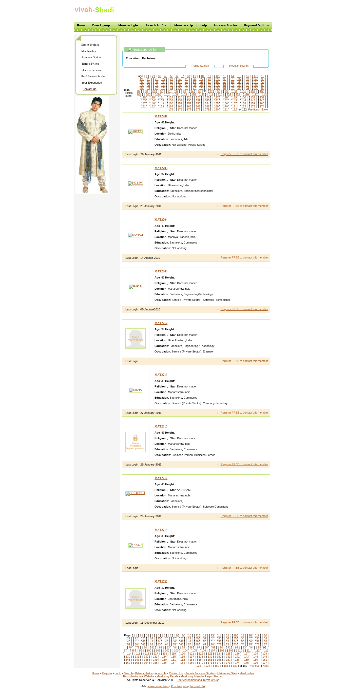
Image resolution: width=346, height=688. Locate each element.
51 (255, 82)
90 (161, 91)
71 (148, 88)
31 (232, 79)
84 (247, 88)
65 (232, 85)
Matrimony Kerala (167, 676)
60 (194, 85)
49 (239, 82)
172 (243, 106)
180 (216, 109)
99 (226, 91)
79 (209, 88)
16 (247, 76)
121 (161, 97)
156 (225, 103)
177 (189, 109)
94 (192, 91)
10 (202, 76)
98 (218, 91)
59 (186, 85)
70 (141, 88)
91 (169, 91)
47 (224, 82)
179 (207, 109)
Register (107, 673)
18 (262, 76)
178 (198, 109)
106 (157, 94)
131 (253, 97)
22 (163, 79)
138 (189, 100)
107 (166, 94)
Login (118, 673)
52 (262, 82)
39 (163, 82)
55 (156, 85)
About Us (160, 673)
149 (161, 103)
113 (220, 94)
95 (199, 91)
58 (179, 85)
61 (201, 85)
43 (194, 82)
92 (176, 91)
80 (217, 88)
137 (180, 100)
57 (171, 85)
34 (255, 79)
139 (198, 100)
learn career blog (158, 686)
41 (179, 82)
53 (141, 85)
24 (179, 79)
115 (238, 94)
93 (184, 91)
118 (264, 94)
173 (253, 106)
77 (194, 88)
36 (141, 82)
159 (253, 103)
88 (146, 91)
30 (224, 79)
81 (224, 88)
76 (186, 88)
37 (148, 82)
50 (247, 82)
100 (234, 91)
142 (225, 100)
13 (224, 76)
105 (148, 94)
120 (152, 97)
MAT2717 (161, 478)
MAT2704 (161, 219)
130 (243, 97)
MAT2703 (161, 168)
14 (232, 76)
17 (255, 76)
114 (229, 94)
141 (216, 100)
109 (184, 94)
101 (243, 91)
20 (148, 79)
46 (217, 82)
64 (224, 85)
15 (239, 76)
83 (239, 88)
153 (198, 103)
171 (234, 106)
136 (170, 100)
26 (194, 79)
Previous (253, 109)
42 (186, 82)
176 (180, 109)
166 (189, 106)
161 (143, 106)
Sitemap (218, 676)
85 (255, 88)
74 (171, 88)
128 (225, 97)
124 (189, 97)
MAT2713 (161, 375)
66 (239, 85)
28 (209, 79)
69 (262, 85)
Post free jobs (179, 686)
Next (265, 109)
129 (234, 97)
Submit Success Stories (200, 673)
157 (234, 103)
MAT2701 (161, 116)
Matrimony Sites (227, 673)
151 (180, 103)
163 (161, 106)
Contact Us (176, 673)
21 (156, 79)
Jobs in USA (197, 686)
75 (179, 88)
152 (189, 103)
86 (262, 88)
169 (216, 106)
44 (201, 82)
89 (154, 91)
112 (211, 94)
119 (143, 97)
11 (209, 76)
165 (180, 106)
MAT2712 (161, 323)
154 (207, 103)
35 (262, 79)
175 (170, 109)
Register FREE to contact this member (244, 154)
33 (247, 79)
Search (128, 673)
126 (207, 97)
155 (216, 103)
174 (262, 106)
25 (186, 79)
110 (193, 94)
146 (262, 100)
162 (152, 106)
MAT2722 (161, 581)
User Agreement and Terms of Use (198, 679)
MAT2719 (161, 530)
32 (239, 79)
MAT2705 (161, 271)
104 (139, 94)
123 (180, 97)
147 (143, 103)
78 (201, 88)
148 (152, 103)
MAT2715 (161, 426)
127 (216, 97)
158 (243, 103)
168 (207, 106)
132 (262, 97)
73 (163, 88)
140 (207, 100)
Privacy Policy (144, 673)
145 (253, 100)
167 (198, 106)
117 (255, 94)
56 (163, 85)
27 (201, 79)
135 (161, 100)
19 (141, 79)
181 (225, 109)
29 (217, 79)
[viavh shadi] (95, 13)
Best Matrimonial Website (138, 676)
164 (170, 106)
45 (209, 82)
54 (148, 85)
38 (156, 82)
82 (232, 88)
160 (262, 103)
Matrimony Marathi (192, 676)
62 (209, 85)
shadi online (247, 673)
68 (255, 85)
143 (234, 100)
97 (211, 91)
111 (202, 94)
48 (232, 82)
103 (262, 91)
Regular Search (238, 65)
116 (246, 94)
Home (95, 673)
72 (156, 88)
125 (198, 97)
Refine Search (200, 65)
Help (208, 676)
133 (143, 100)
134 (152, 100)
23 (171, 79)
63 (217, 85)
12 (217, 76)
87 (138, 91)
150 (170, 103)
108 (175, 94)
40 (171, 82)
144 (243, 100)
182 (234, 109)
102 (253, 91)
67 (247, 85)
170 (225, 106)
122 (170, 97)
